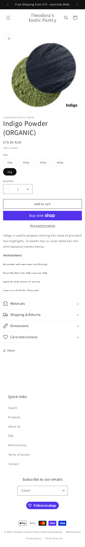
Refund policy (17, 445)
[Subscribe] (63, 491)
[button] (8, 17)
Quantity (8, 181)
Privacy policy (33, 538)
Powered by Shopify (51, 531)
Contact (13, 464)
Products (14, 417)
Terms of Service (19, 454)
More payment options (42, 225)
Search (12, 408)
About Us (14, 426)
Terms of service (54, 538)
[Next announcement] (77, 4)
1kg (9, 172)
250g (45, 163)
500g (62, 163)
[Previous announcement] (7, 4)
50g (12, 163)
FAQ (10, 436)
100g (28, 163)
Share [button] (11, 350)
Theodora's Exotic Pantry (26, 531)
